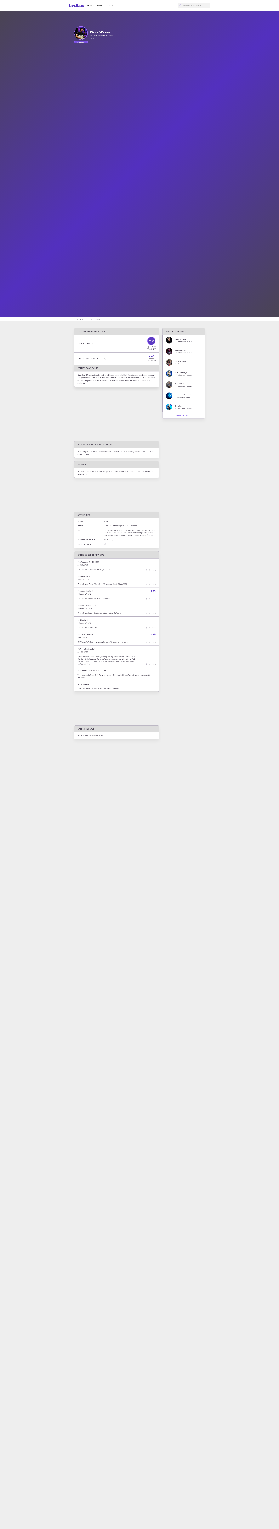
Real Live (110, 5)
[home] (76, 5)
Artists (90, 5)
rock (88, 319)
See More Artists (183, 415)
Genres (100, 5)
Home (76, 319)
